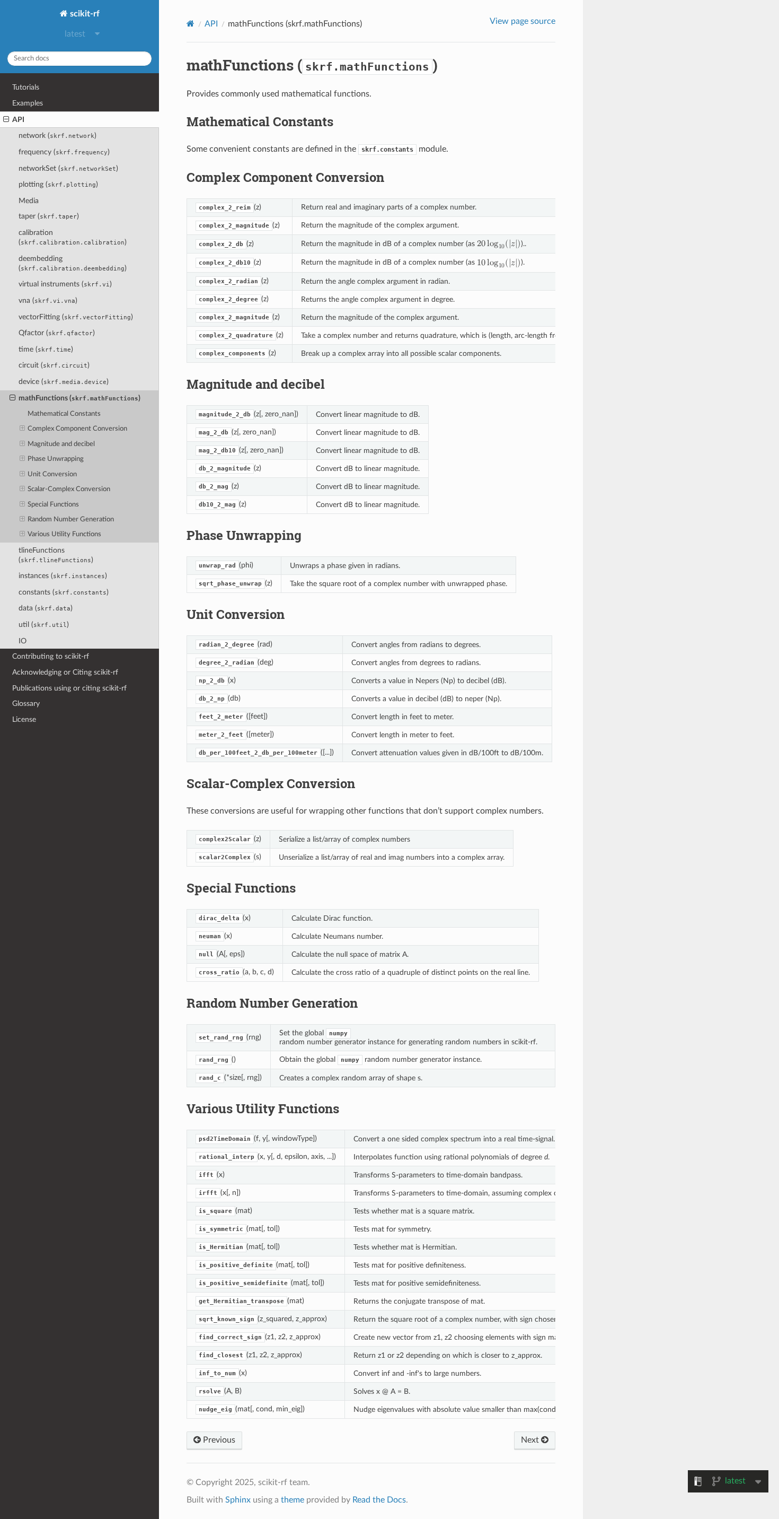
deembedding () (73, 263)
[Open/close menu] (6, 120)
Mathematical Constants (64, 414)
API (18, 120)
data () (46, 608)
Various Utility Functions (64, 534)
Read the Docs (379, 1500)
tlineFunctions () (56, 555)
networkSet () (68, 168)
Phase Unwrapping (56, 459)
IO (22, 641)
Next (531, 1440)
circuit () (54, 365)
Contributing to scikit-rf (50, 656)
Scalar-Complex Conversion (69, 489)
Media (29, 201)
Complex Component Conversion (77, 428)
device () (64, 382)
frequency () (64, 152)
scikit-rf (84, 14)
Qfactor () (57, 333)
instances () (63, 576)
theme (292, 1500)
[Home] (190, 23)
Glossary (26, 704)
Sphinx (238, 1500)
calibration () (73, 237)
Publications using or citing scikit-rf (69, 688)
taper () (49, 216)
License (24, 719)
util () (44, 624)
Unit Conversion (52, 474)
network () (57, 135)
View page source (522, 21)
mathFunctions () (79, 398)
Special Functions (53, 504)
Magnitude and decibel (61, 444)
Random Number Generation (71, 519)
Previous (218, 1440)
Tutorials (25, 87)
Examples (27, 103)
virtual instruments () (65, 284)
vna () (48, 300)
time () (46, 349)
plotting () (58, 184)
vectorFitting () (76, 317)
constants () (64, 592)
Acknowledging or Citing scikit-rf (65, 672)
